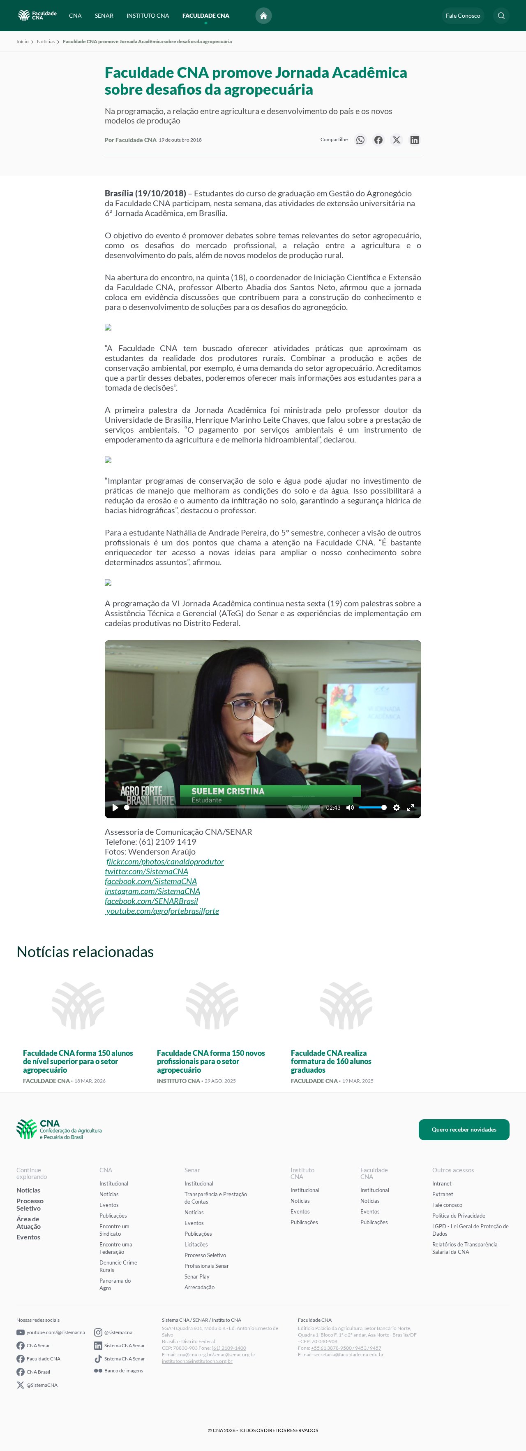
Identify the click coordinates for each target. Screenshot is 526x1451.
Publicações (113, 1215)
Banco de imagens (123, 1371)
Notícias (46, 41)
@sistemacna (118, 1332)
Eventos (28, 1237)
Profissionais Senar (207, 1265)
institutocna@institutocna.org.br (197, 1361)
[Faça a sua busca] (501, 15)
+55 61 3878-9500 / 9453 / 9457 (346, 1348)
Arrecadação (200, 1287)
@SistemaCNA (42, 1385)
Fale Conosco (463, 15)
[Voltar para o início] (264, 15)
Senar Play (197, 1276)
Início (22, 41)
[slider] (223, 807)
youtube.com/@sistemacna (56, 1332)
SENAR (104, 15)
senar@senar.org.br (234, 1354)
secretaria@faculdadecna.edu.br (349, 1354)
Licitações (196, 1244)
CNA (75, 15)
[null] (360, 140)
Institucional (113, 1183)
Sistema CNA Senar (124, 1345)
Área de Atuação (28, 1222)
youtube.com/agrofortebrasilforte (162, 910)
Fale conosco (447, 1205)
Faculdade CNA (43, 1359)
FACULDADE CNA (205, 15)
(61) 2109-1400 (229, 1348)
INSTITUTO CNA (148, 15)
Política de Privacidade (458, 1215)
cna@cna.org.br (195, 1354)
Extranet (442, 1194)
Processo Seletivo (30, 1204)
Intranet (442, 1183)
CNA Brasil (38, 1372)
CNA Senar (38, 1345)
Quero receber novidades (464, 1129)
